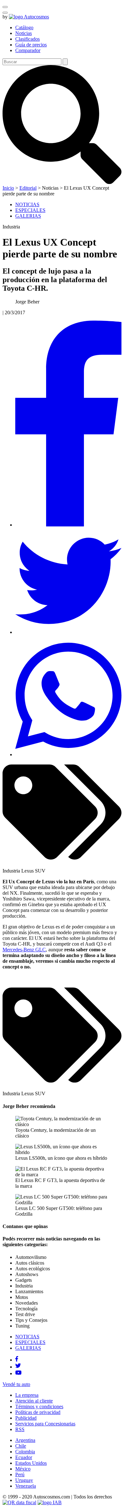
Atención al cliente (34, 1400)
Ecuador (23, 1457)
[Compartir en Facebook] (68, 524)
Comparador (27, 50)
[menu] (5, 13)
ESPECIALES (30, 210)
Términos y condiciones (39, 1406)
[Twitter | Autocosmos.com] (18, 1366)
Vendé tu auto (16, 1384)
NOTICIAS (27, 204)
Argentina (25, 1440)
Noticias (23, 33)
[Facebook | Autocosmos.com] (16, 1359)
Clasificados (27, 39)
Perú (19, 1474)
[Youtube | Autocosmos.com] (18, 1373)
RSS (19, 1429)
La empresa (26, 1395)
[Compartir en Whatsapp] (68, 754)
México (23, 1468)
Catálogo (24, 27)
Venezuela (25, 1486)
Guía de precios (31, 44)
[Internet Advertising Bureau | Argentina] (50, 1502)
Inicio (8, 188)
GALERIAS (28, 216)
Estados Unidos (31, 1463)
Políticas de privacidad (37, 1412)
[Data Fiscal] (19, 1502)
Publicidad (26, 1418)
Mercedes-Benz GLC (24, 949)
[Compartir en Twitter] (68, 632)
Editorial (28, 188)
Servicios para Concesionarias (45, 1423)
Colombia (25, 1451)
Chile (20, 1446)
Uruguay (24, 1480)
